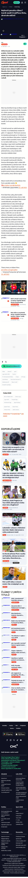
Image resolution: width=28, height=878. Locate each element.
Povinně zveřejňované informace (17, 872)
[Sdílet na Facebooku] (2, 362)
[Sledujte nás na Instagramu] (10, 740)
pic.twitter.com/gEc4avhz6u (11, 185)
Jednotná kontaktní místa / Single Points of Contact (13, 871)
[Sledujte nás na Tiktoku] (17, 740)
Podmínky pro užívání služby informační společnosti (13, 865)
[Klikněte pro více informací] (3, 31)
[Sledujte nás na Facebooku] (7, 740)
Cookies (23, 867)
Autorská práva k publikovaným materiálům (13, 863)
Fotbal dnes (6, 414)
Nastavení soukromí (9, 869)
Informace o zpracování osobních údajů (11, 867)
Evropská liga (16, 414)
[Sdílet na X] (6, 362)
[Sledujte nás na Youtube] (21, 740)
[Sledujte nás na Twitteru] (14, 740)
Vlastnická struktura (18, 869)
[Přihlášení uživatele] (22, 2)
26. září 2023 (23, 187)
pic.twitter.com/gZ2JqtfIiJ (9, 270)
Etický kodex (6, 872)
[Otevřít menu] (25, 2)
